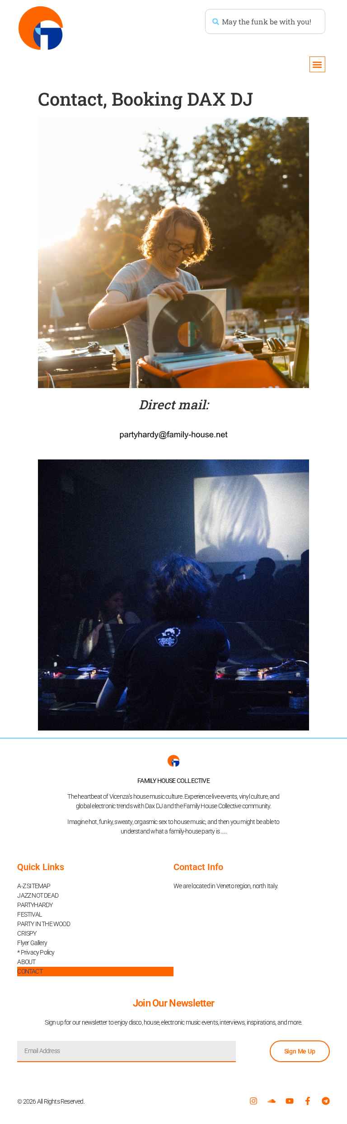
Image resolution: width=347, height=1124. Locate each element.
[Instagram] (253, 1101)
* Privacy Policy (35, 952)
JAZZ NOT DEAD (37, 895)
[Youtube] (290, 1101)
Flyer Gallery (32, 942)
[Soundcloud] (271, 1101)
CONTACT (29, 971)
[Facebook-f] (308, 1101)
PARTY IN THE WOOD (43, 923)
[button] (317, 64)
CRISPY (26, 933)
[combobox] (265, 21)
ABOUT (26, 961)
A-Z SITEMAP (33, 886)
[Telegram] (326, 1101)
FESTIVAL (29, 914)
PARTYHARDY (34, 905)
